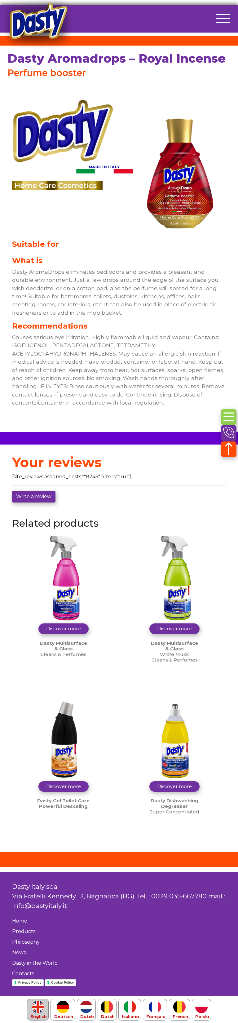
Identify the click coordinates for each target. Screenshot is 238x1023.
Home (19, 921)
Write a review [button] (33, 496)
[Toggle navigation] (223, 18)
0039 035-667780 (179, 896)
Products (23, 931)
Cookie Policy (62, 982)
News (19, 952)
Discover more (63, 628)
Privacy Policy (29, 982)
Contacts (23, 973)
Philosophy (26, 942)
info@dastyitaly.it (39, 906)
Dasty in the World (35, 963)
